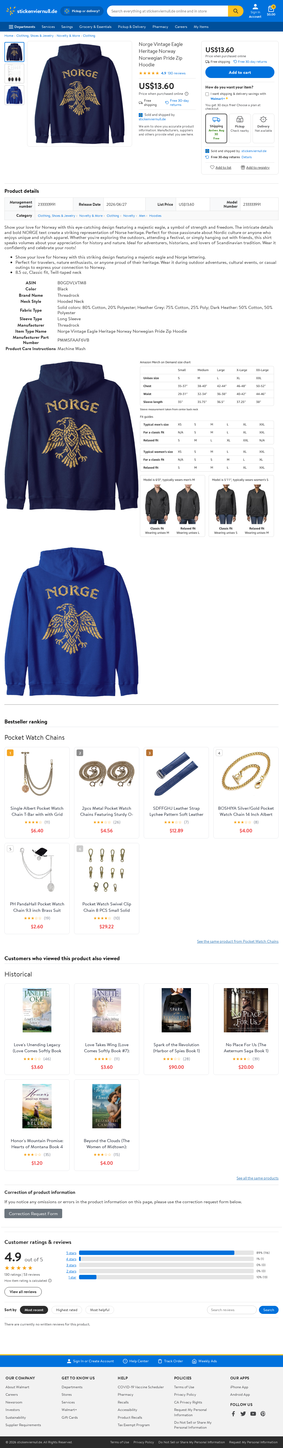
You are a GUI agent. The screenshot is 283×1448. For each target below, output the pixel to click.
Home (8, 35)
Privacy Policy (185, 1394)
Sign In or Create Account (93, 1361)
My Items (201, 26)
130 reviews (176, 73)
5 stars (71, 1253)
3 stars (71, 1265)
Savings (67, 26)
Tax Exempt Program (134, 1424)
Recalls (123, 1402)
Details (247, 157)
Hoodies (155, 215)
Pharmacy (160, 26)
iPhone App (239, 1386)
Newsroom (14, 1402)
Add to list (223, 167)
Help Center (139, 1361)
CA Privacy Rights (188, 1402)
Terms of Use (184, 1386)
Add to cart (240, 72)
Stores (67, 1394)
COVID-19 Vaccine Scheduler (141, 1386)
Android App (240, 1394)
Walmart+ (69, 1409)
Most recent (34, 1309)
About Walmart (17, 1386)
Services (48, 26)
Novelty (129, 215)
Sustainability (16, 1417)
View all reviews (23, 1291)
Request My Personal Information (190, 1412)
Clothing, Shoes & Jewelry (35, 35)
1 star (72, 1277)
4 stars (71, 1259)
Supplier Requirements (23, 1424)
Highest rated (66, 1309)
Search (268, 1309)
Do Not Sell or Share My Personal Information (193, 1425)
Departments (24, 26)
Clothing (89, 35)
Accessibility (127, 1409)
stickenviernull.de (152, 118)
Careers (181, 26)
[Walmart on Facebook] (233, 1414)
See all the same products (258, 1178)
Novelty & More (68, 35)
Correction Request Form (33, 1213)
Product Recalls (130, 1417)
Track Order (173, 1361)
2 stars (71, 1271)
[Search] (235, 11)
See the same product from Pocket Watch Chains (238, 941)
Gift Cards (70, 1417)
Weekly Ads (207, 1361)
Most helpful (99, 1309)
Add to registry (258, 167)
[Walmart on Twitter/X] (243, 1414)
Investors (13, 1409)
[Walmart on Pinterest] (263, 1414)
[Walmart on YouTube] (253, 1414)
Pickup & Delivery (132, 26)
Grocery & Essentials (95, 26)
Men (142, 215)
